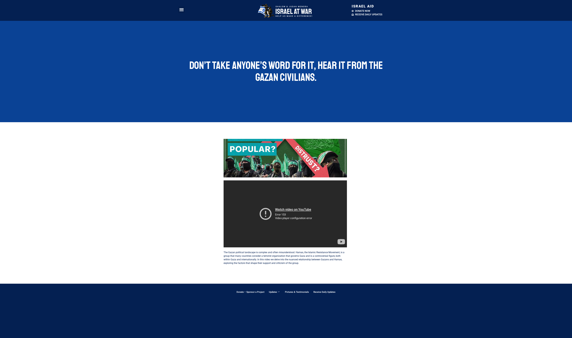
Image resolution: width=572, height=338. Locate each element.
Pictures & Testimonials (297, 292)
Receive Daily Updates (324, 292)
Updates (273, 292)
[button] (181, 9)
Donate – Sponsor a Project (250, 292)
